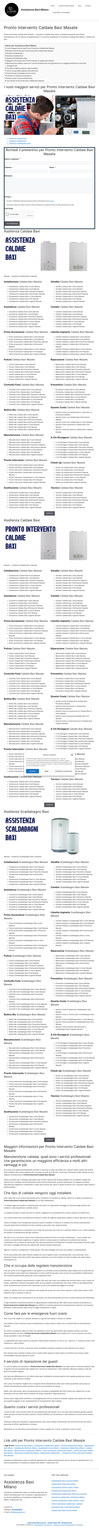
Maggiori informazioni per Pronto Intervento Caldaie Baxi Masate (30, 61)
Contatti (87, 6)
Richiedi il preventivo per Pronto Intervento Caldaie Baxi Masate (29, 51)
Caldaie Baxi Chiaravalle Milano (63, 1484)
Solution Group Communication (64, 1525)
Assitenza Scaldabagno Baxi (16, 58)
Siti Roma (79, 1525)
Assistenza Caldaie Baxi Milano (72, 1448)
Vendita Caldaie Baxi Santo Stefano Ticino (67, 1500)
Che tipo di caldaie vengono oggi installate (22, 68)
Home (53, 6)
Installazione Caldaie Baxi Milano (47, 1445)
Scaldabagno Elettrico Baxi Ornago (64, 1487)
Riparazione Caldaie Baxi (50, 1453)
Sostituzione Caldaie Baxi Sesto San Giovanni (69, 1494)
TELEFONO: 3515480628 (61, 12)
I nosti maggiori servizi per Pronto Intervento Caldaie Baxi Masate (30, 48)
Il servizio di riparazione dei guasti (18, 76)
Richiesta (8, 176)
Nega (46, 771)
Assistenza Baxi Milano (35, 9)
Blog (79, 6)
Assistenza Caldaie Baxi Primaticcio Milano (68, 1497)
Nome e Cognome (13, 159)
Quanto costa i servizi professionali (19, 78)
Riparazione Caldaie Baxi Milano (27, 1453)
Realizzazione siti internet (43, 1525)
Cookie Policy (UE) (53, 1523)
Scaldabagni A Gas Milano (48, 1448)
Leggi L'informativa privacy (36, 1523)
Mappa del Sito (67, 1523)
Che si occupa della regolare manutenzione (22, 71)
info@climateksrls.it (17, 1512)
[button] (72, 755)
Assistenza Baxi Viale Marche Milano (65, 1507)
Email (53, 167)
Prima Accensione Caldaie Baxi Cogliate (66, 1504)
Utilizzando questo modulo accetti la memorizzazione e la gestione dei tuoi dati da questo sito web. (40, 205)
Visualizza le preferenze (63, 771)
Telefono (9, 167)
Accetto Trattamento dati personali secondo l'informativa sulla (30, 201)
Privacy (8, 197)
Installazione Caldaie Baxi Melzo (63, 1491)
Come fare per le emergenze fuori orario (21, 73)
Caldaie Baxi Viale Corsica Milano (64, 1510)
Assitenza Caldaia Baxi (14, 53)
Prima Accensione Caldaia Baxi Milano (57, 1450)
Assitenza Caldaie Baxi (14, 56)
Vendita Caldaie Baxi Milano (72, 1445)
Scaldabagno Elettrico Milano (25, 1448)
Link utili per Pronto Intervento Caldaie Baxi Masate (25, 81)
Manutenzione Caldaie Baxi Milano (27, 1450)
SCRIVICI (49, 513)
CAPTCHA (9, 209)
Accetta (32, 771)
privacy (51, 201)
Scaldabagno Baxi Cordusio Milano (65, 1481)
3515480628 (17, 1510)
